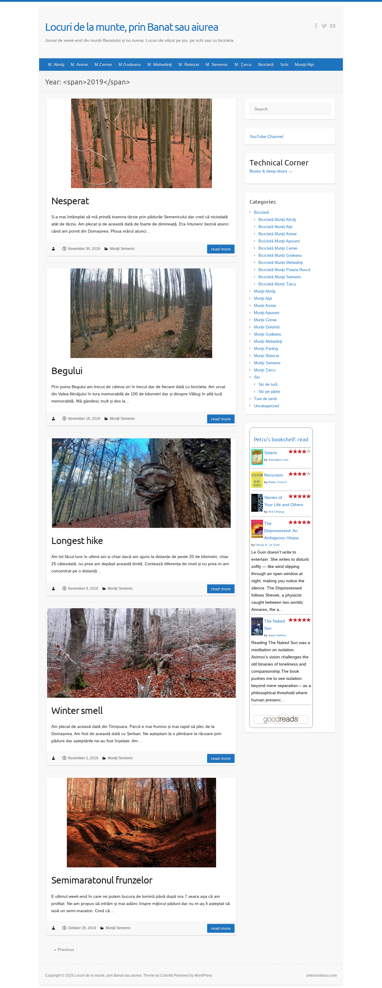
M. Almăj (56, 64)
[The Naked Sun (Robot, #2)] (257, 621)
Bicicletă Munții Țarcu (277, 284)
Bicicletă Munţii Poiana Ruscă (284, 270)
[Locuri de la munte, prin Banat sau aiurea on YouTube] (333, 26)
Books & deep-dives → (270, 171)
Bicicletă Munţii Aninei (277, 234)
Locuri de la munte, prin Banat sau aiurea (131, 26)
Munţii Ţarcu (264, 370)
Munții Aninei (265, 305)
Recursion (273, 475)
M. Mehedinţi (159, 64)
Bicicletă (266, 64)
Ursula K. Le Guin (267, 544)
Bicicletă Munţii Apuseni (279, 241)
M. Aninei (79, 64)
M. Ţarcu (243, 64)
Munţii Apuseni (266, 313)
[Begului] (141, 313)
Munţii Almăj (264, 291)
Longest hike (77, 540)
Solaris (270, 452)
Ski (257, 377)
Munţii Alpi (304, 64)
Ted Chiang (276, 511)
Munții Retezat (266, 356)
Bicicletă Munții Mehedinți (280, 262)
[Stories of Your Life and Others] (257, 497)
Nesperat (70, 200)
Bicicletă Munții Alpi (275, 227)
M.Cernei (103, 64)
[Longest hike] (141, 483)
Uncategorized (266, 406)
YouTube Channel (266, 136)
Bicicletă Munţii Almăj (277, 219)
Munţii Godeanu (267, 334)
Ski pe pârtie (269, 391)
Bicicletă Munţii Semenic (279, 277)
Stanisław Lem (278, 459)
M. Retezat (188, 64)
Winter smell (77, 710)
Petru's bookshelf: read (281, 439)
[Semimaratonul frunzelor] (141, 822)
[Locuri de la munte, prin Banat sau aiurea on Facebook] (316, 26)
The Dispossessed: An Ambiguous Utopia (281, 530)
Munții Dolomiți (267, 327)
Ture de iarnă (265, 399)
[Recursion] (257, 475)
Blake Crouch (277, 482)
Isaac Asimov (277, 635)
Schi (284, 64)
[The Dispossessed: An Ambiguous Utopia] (257, 523)
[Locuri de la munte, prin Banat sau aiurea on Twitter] (324, 26)
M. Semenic (217, 64)
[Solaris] (257, 452)
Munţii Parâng (266, 348)
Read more (221, 249)
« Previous (64, 949)
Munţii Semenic (122, 249)
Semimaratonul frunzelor (101, 880)
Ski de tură (267, 384)
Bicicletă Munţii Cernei (277, 248)
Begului (66, 370)
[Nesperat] (141, 143)
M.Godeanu (129, 64)
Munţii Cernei (265, 320)
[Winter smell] (141, 653)
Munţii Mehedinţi (268, 341)
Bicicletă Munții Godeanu (280, 255)
